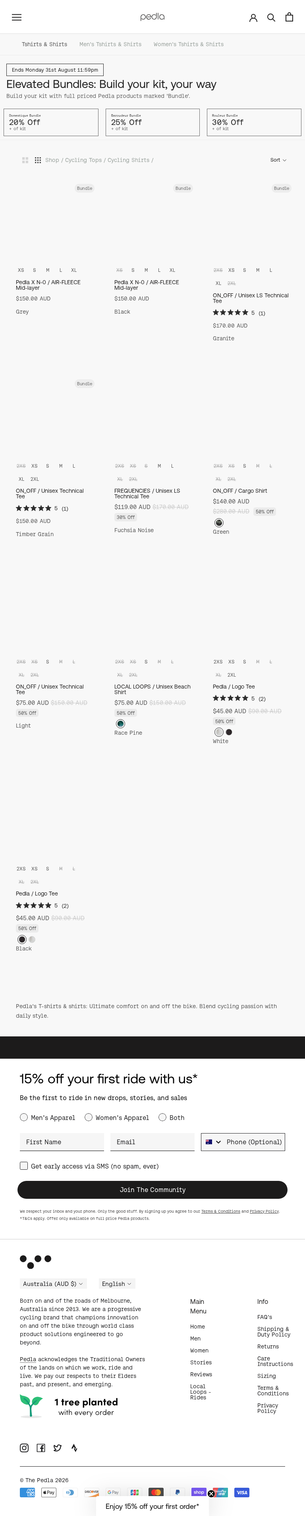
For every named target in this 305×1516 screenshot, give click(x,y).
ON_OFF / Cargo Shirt (240, 491)
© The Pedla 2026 (44, 1480)
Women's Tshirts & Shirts (189, 44)
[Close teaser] (211, 1494)
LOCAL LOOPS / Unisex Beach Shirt (152, 689)
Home (197, 1326)
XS (21, 270)
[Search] (271, 17)
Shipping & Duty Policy (273, 1331)
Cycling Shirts (128, 160)
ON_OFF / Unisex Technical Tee (50, 493)
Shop (52, 160)
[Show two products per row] (25, 159)
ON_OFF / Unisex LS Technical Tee (251, 298)
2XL (35, 479)
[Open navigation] (16, 16)
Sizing (266, 1376)
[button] (152, 1506)
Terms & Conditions (220, 1211)
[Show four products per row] (38, 159)
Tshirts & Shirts (44, 44)
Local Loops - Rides (200, 1391)
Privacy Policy (264, 1211)
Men (195, 1338)
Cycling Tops (83, 160)
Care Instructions (275, 1361)
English (113, 1284)
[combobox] (212, 1142)
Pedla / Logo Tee (234, 686)
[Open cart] (289, 16)
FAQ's (264, 1317)
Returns (268, 1346)
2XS (218, 661)
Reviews (201, 1374)
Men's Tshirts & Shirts (110, 44)
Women (199, 1350)
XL (74, 270)
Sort (275, 160)
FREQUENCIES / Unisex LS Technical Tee (147, 493)
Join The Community (152, 1189)
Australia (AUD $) (50, 1284)
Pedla (28, 1359)
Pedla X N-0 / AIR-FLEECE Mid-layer (48, 285)
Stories (201, 1362)
